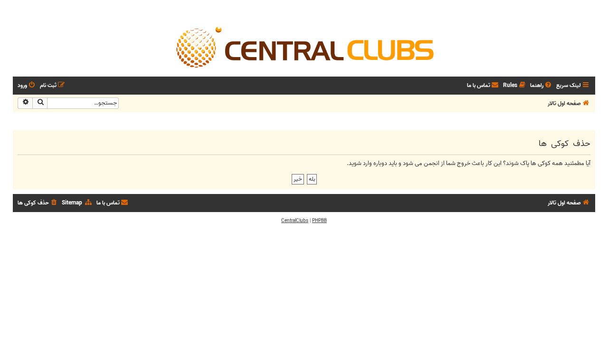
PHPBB (319, 220)
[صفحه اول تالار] (304, 46)
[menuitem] (541, 85)
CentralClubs (294, 220)
